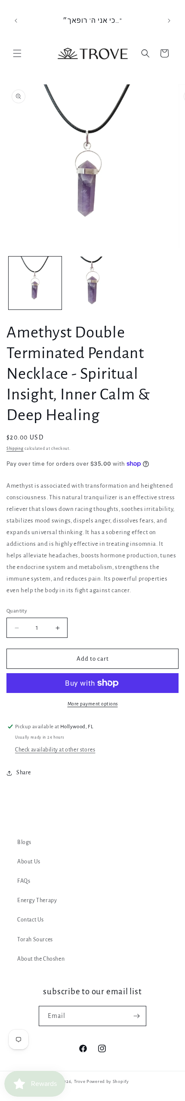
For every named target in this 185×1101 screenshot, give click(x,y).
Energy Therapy (37, 900)
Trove (80, 1081)
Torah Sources (35, 940)
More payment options (93, 703)
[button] (17, 53)
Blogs (24, 842)
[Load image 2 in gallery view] (92, 283)
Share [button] (23, 773)
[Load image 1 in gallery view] (35, 283)
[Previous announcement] (15, 20)
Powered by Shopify (107, 1081)
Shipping (15, 448)
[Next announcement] (169, 20)
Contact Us (30, 920)
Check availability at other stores (55, 750)
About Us (28, 862)
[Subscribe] (136, 1016)
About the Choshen (41, 959)
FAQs (23, 881)
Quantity (16, 611)
